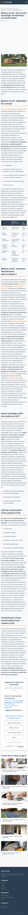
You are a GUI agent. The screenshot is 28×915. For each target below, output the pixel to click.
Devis (6, 2)
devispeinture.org (5, 905)
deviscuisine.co (4, 907)
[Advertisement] (14, 38)
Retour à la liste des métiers (14, 742)
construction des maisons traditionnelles (15, 109)
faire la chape (10, 373)
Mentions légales (5, 895)
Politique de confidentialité (7, 897)
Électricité (3, 888)
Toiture (2, 885)
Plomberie (3, 886)
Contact (3, 899)
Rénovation (3, 883)
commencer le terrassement (18, 321)
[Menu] (26, 2)
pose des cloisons (13, 378)
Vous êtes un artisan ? (20, 746)
